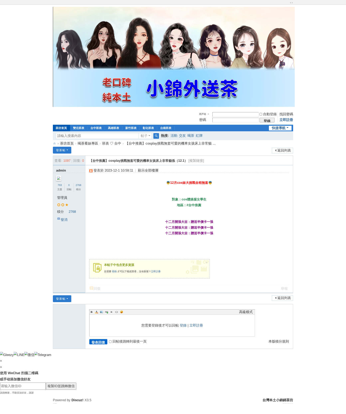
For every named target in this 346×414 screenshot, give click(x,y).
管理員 (62, 198)
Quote (112, 312)
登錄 (114, 271)
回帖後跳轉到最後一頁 (130, 341)
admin (61, 170)
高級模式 (246, 312)
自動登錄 (270, 114)
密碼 (202, 120)
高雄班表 (113, 128)
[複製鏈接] (196, 161)
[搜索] (156, 136)
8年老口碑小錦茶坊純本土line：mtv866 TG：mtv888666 (54, 143)
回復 (97, 288)
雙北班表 (78, 128)
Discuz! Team (56, 403)
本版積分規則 (279, 341)
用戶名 (202, 114)
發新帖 (61, 150)
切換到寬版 (291, 3)
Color (97, 312)
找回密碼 (286, 114)
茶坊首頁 (61, 128)
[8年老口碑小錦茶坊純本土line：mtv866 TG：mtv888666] (174, 106)
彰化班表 (148, 128)
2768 (78, 185)
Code (117, 312)
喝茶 (190, 136)
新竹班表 (131, 128)
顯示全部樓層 (148, 170)
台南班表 (165, 128)
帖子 (144, 136)
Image (102, 312)
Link (107, 312)
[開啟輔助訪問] (288, 3)
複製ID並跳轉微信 (61, 386)
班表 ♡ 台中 (111, 143)
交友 (182, 136)
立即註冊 (286, 120)
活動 (174, 136)
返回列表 (284, 150)
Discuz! (77, 400)
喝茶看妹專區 (88, 143)
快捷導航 (279, 128)
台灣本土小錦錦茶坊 (278, 400)
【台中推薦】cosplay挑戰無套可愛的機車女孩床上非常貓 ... (170, 143)
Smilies (122, 312)
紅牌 (199, 136)
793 (60, 185)
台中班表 (96, 128)
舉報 (284, 288)
